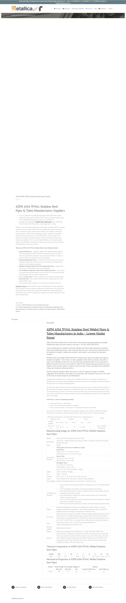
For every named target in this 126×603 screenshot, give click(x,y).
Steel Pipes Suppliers (51, 309)
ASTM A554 (25, 305)
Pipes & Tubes (33, 305)
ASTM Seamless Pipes (25, 307)
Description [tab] (15, 319)
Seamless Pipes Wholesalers (52, 307)
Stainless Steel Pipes (43, 305)
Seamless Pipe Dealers (37, 307)
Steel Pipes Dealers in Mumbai (35, 309)
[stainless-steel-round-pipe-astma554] (36, 105)
